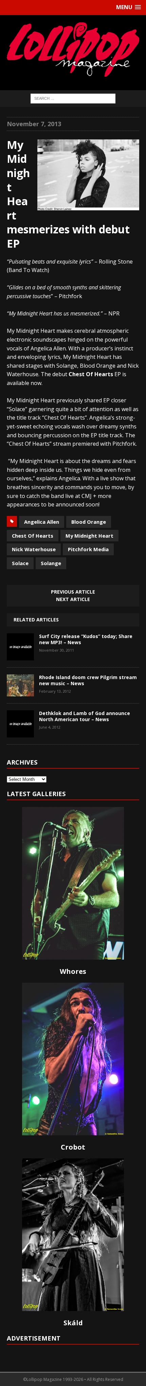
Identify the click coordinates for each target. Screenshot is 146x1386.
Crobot (73, 1147)
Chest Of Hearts (32, 535)
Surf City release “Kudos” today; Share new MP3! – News (85, 639)
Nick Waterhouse (34, 549)
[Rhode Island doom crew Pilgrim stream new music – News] (20, 691)
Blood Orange (88, 521)
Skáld (73, 1322)
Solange (51, 563)
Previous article (73, 592)
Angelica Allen (41, 521)
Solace (20, 563)
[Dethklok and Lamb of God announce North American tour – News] (20, 732)
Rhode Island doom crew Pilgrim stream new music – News (88, 680)
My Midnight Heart (89, 535)
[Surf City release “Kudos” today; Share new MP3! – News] (20, 655)
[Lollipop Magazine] (73, 49)
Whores (73, 971)
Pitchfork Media (88, 549)
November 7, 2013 (34, 124)
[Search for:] (73, 98)
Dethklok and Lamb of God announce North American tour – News (84, 716)
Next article (73, 599)
